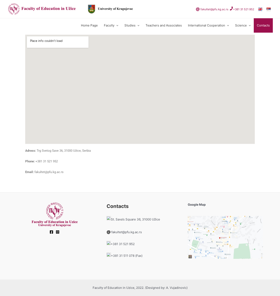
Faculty (109, 25)
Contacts (263, 25)
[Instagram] (57, 232)
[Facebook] (51, 232)
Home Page (89, 25)
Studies (129, 25)
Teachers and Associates (164, 25)
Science (241, 25)
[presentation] (116, 25)
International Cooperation (206, 25)
